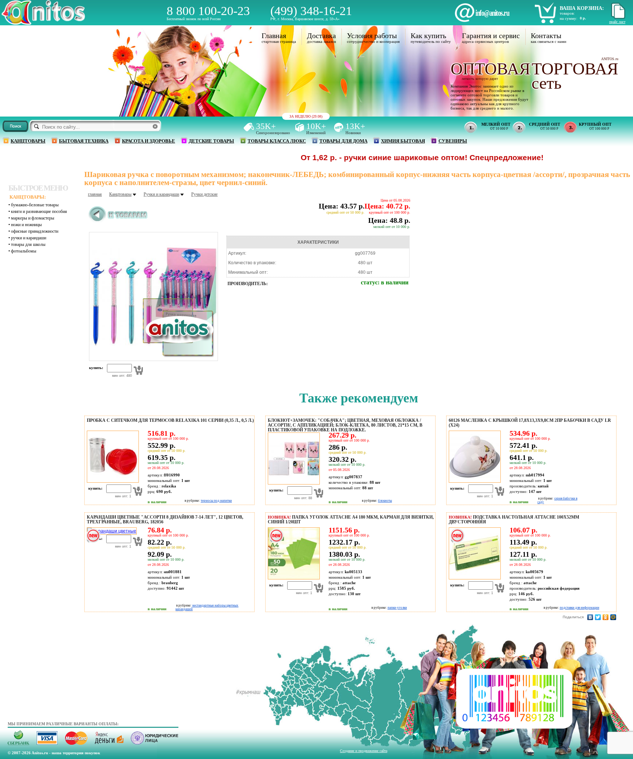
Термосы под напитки (216, 500)
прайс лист (617, 22)
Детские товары (211, 141)
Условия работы (372, 36)
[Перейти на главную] (43, 23)
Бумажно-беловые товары (35, 204)
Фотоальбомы (23, 251)
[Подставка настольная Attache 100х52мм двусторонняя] (474, 578)
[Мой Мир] (613, 617)
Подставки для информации (579, 607)
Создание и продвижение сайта (363, 751)
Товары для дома (343, 141)
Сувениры (452, 141)
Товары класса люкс (277, 141)
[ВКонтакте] (590, 617)
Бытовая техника (83, 141)
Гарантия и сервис (491, 36)
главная (95, 194)
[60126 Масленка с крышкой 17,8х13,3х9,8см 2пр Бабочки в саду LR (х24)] (474, 481)
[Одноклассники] (606, 617)
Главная (274, 36)
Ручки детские (204, 194)
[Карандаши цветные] (111, 531)
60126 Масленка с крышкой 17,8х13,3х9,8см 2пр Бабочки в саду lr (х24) (530, 423)
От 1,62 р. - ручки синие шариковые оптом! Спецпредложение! (393, 157)
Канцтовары (28, 141)
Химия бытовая (403, 141)
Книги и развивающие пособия (39, 211)
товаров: (567, 13)
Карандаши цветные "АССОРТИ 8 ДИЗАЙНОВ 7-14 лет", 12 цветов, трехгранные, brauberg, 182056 (165, 519)
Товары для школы (28, 244)
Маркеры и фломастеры (32, 218)
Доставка (321, 36)
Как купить (428, 36)
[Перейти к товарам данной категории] (118, 221)
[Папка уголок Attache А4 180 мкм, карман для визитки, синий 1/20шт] (293, 578)
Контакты (546, 36)
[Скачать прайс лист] (617, 18)
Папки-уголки (397, 607)
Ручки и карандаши (28, 237)
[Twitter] (598, 617)
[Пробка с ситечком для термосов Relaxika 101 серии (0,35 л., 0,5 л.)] (112, 481)
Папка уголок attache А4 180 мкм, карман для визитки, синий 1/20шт (351, 519)
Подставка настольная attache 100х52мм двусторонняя (514, 519)
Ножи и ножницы (26, 224)
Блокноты (385, 500)
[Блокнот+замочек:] (293, 483)
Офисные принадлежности (34, 231)
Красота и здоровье (148, 141)
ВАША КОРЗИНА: (582, 8)
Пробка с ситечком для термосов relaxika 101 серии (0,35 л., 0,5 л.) (170, 420)
